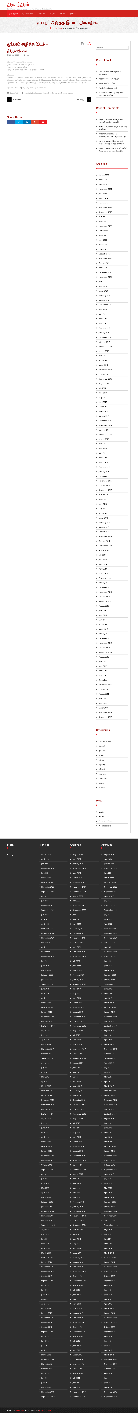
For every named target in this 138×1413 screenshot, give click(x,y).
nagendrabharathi (106, 141)
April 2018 (103, 360)
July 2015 (102, 499)
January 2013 (104, 634)
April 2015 (103, 513)
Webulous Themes (45, 1410)
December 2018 (105, 337)
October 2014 (104, 541)
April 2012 (103, 671)
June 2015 (103, 504)
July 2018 (102, 356)
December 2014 (105, 532)
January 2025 (104, 184)
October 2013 (104, 596)
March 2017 (103, 407)
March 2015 (103, 518)
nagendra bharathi (106, 119)
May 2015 (103, 508)
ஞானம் (39, 93)
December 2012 (105, 638)
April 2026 (103, 180)
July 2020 (102, 281)
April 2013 (103, 624)
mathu (101, 126)
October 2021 (104, 263)
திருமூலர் (55, 93)
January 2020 (104, 300)
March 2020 (103, 291)
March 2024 (103, 198)
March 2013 (103, 629)
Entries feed (103, 816)
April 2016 (103, 457)
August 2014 (104, 550)
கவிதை (62, 13)
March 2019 (103, 323)
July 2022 (102, 235)
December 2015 (105, 476)
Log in (101, 812)
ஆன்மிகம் (27, 93)
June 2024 (103, 193)
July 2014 (102, 555)
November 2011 (105, 684)
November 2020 (105, 277)
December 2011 (105, 680)
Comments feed (105, 821)
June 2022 (103, 240)
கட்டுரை (52, 13)
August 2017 (104, 383)
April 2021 (103, 268)
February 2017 (104, 411)
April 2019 (103, 319)
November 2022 (105, 226)
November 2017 (105, 369)
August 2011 (104, 694)
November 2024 (105, 189)
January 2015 (104, 527)
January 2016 (104, 471)
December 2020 (105, 272)
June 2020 (103, 286)
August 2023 (104, 217)
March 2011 (103, 708)
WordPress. (20, 1410)
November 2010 (105, 712)
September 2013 (105, 601)
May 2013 (103, 620)
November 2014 (105, 536)
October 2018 (104, 342)
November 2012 (105, 643)
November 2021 (105, 258)
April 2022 (103, 244)
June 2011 (103, 703)
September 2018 (105, 346)
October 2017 (104, 374)
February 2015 (104, 522)
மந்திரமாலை (62, 93)
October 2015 (104, 485)
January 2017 (104, 416)
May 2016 (103, 453)
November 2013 (105, 592)
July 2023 (102, 221)
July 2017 (102, 388)
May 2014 (103, 564)
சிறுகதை (42, 13)
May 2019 (103, 314)
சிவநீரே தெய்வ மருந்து (107, 83)
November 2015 (105, 481)
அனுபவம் (102, 746)
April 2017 (103, 402)
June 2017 (103, 393)
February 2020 (104, 295)
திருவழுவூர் (83, 99)
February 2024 (104, 203)
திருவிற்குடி (15, 99)
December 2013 (105, 587)
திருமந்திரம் (18, 4)
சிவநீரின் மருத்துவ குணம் (108, 88)
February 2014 (104, 578)
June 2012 (103, 666)
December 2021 (105, 254)
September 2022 (105, 230)
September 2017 (105, 379)
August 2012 (104, 657)
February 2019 (104, 328)
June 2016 (103, 448)
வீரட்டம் (70, 93)
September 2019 (105, 305)
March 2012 (103, 675)
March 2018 (103, 365)
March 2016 (103, 462)
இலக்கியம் (73, 13)
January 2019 (104, 332)
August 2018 (104, 351)
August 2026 (104, 175)
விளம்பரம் (102, 787)
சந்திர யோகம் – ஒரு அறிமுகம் (109, 78)
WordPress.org (105, 826)
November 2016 (105, 425)
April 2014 (103, 569)
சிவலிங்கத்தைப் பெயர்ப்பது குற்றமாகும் (112, 136)
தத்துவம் (102, 769)
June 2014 (103, 559)
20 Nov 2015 (14, 55)
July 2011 (102, 698)
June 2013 (103, 615)
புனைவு (101, 783)
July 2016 (102, 444)
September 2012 (105, 652)
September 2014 (105, 546)
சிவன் (34, 93)
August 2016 (104, 439)
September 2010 (105, 717)
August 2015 (104, 495)
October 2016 (104, 430)
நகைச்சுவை (103, 778)
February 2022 (104, 249)
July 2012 (102, 661)
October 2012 (104, 647)
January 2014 (104, 583)
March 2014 (103, 573)
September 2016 (105, 434)
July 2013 (102, 610)
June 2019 (103, 309)
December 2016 (105, 420)
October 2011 (104, 689)
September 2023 (105, 212)
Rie (27, 55)
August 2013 (104, 606)
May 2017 (103, 397)
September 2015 (105, 490)
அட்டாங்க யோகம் (28, 13)
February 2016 (104, 467)
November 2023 (105, 207)
